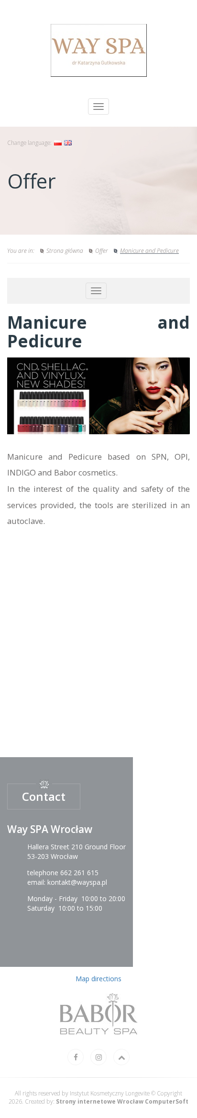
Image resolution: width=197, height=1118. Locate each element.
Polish (58, 142)
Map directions (98, 978)
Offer (101, 251)
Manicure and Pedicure (149, 251)
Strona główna (64, 251)
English (68, 142)
